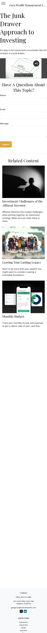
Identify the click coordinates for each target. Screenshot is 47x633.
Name (3, 95)
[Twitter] (21, 611)
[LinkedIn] (25, 611)
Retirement (23, 622)
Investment (23, 625)
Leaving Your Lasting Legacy (21, 262)
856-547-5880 (26, 597)
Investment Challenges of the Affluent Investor (22, 203)
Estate (23, 628)
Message (4, 123)
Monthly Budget (13, 316)
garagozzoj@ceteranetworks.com (23, 607)
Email (2, 109)
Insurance (23, 630)
